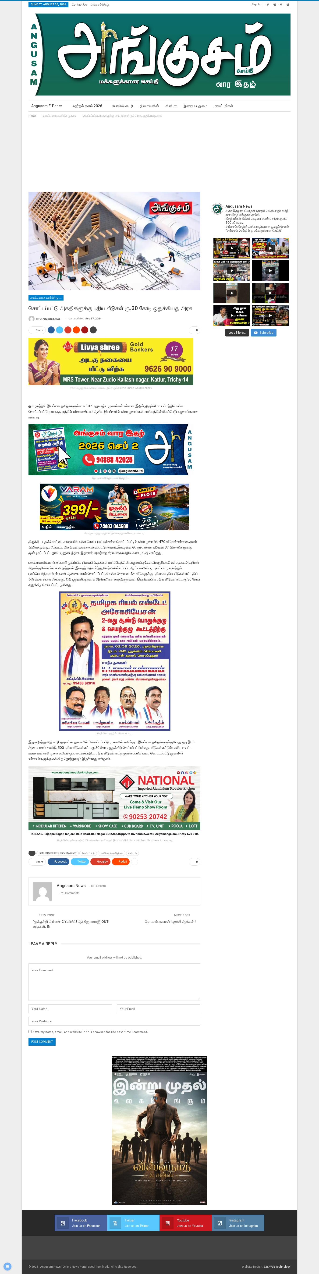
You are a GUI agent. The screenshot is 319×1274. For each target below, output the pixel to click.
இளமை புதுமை (195, 106)
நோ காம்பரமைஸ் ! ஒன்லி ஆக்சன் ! (170, 922)
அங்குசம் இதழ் (99, 4)
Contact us (79, 4)
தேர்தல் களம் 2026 (87, 106)
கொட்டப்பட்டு (88, 853)
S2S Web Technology (277, 1266)
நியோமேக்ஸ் (149, 106)
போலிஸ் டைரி (123, 106)
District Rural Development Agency (57, 853)
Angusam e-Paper (46, 106)
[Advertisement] (159, 153)
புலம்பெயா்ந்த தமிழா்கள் (111, 853)
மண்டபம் (132, 853)
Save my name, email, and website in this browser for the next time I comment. (90, 1032)
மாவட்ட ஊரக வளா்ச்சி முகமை (47, 297)
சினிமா (171, 106)
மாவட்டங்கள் (223, 106)
